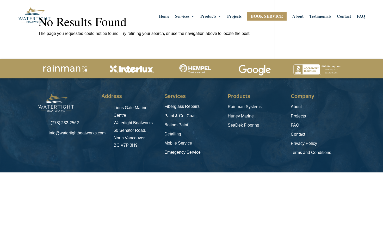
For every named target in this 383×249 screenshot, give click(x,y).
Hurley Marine (241, 116)
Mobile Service (178, 143)
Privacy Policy (304, 143)
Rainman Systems (245, 106)
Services (182, 16)
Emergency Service (182, 152)
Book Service (267, 16)
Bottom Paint (176, 125)
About (298, 16)
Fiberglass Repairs (182, 106)
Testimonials (320, 16)
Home (164, 16)
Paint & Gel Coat (179, 116)
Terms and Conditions (311, 152)
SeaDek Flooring (243, 125)
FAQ (361, 16)
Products (208, 16)
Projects (234, 16)
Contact (344, 16)
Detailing (172, 134)
